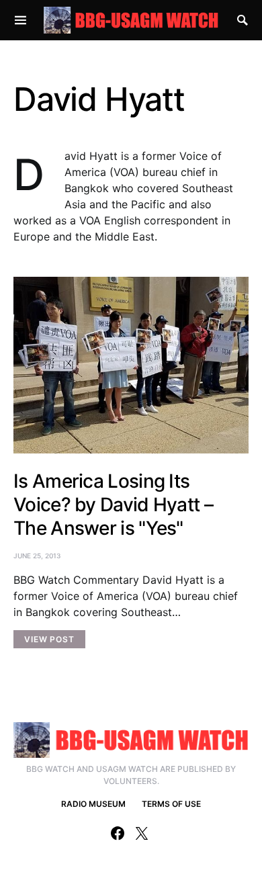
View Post (49, 639)
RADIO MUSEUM (93, 804)
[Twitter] (141, 833)
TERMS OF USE (171, 804)
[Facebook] (117, 833)
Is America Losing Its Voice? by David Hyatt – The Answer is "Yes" (113, 504)
